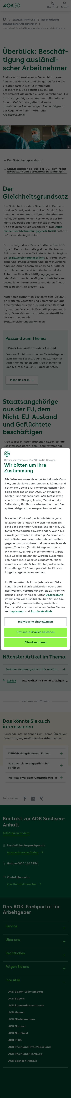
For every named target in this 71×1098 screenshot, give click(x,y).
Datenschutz (54, 595)
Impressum (17, 611)
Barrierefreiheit (41, 611)
